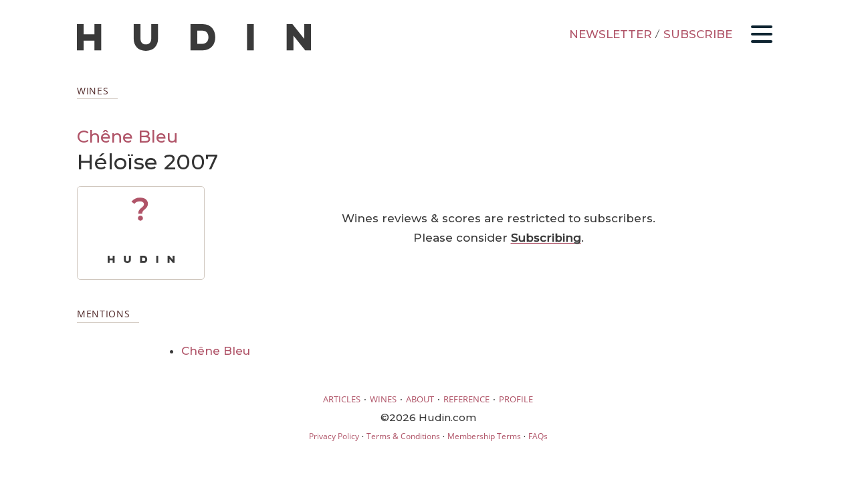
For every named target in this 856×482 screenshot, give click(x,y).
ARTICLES (341, 399)
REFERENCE (466, 399)
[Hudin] (194, 48)
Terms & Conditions (403, 436)
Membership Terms (484, 436)
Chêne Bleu (127, 136)
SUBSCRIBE (697, 34)
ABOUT (420, 399)
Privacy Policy (334, 436)
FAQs (538, 436)
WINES (383, 399)
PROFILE (516, 399)
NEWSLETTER (610, 34)
